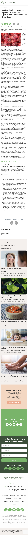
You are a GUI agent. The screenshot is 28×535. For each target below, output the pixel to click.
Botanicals (11, 275)
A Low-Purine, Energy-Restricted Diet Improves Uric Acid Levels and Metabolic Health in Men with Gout (14, 376)
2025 (2, 301)
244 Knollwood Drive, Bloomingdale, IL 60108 (15, 490)
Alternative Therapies (18, 20)
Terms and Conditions (19, 531)
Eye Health (11, 301)
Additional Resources (8, 501)
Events (20, 498)
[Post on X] (7, 24)
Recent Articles (17, 275)
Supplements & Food (14, 495)
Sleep (17, 327)
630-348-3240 (15, 483)
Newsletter (16, 501)
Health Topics (5, 495)
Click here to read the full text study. (9, 161)
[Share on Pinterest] (5, 24)
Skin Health (23, 275)
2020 (11, 20)
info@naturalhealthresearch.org (15, 486)
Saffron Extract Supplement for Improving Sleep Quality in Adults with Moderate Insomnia (13, 322)
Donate (14, 504)
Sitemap (12, 531)
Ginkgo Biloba (17, 301)
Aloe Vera (6, 275)
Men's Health (16, 381)
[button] (26, 2)
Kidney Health (10, 381)
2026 (2, 275)
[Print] (10, 24)
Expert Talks (23, 495)
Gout (5, 381)
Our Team (15, 498)
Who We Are (8, 498)
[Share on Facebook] (2, 24)
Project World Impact (7, 531)
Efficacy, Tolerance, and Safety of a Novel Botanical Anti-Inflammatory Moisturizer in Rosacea (12, 270)
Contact (22, 501)
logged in (9, 234)
